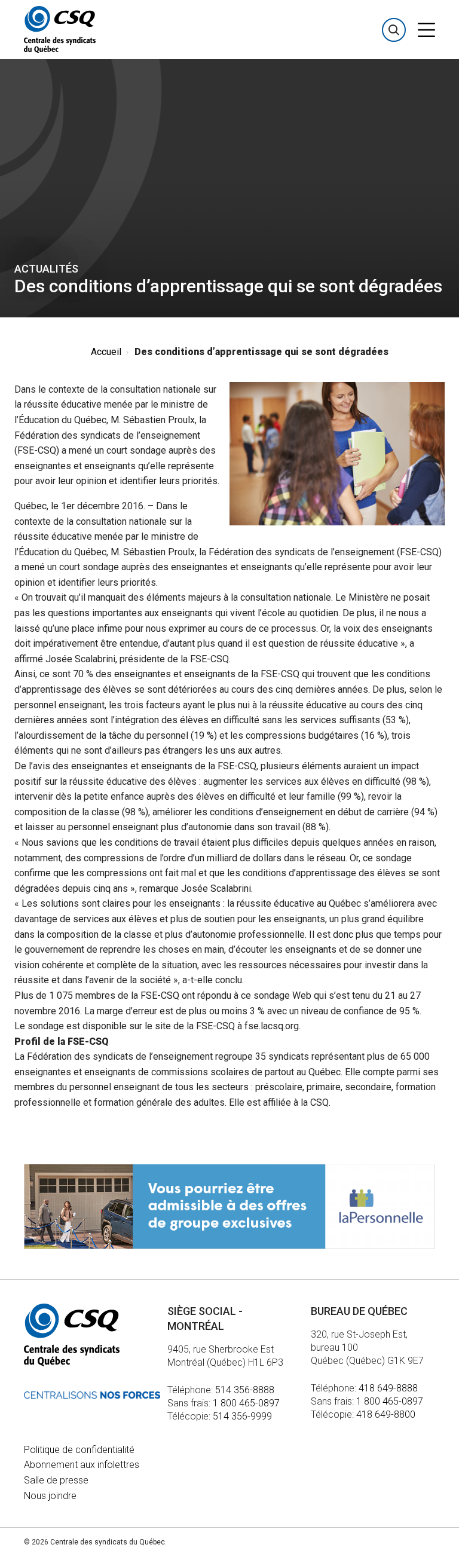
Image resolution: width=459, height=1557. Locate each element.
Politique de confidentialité (79, 1449)
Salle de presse (56, 1480)
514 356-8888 (244, 1390)
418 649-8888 (388, 1388)
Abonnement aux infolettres (81, 1464)
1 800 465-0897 (246, 1403)
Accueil (106, 351)
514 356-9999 (242, 1416)
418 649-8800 (385, 1414)
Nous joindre (50, 1495)
